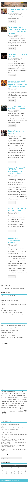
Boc (2, 395)
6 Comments (17, 59)
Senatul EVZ (17, 409)
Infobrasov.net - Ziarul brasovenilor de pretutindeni (12, 448)
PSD (22, 407)
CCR (9, 395)
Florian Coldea (12, 399)
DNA (21, 397)
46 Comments (18, 245)
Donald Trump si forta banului (17, 132)
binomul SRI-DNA (19, 394)
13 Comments (18, 14)
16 (25, 471)
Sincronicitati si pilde (5, 328)
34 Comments (18, 111)
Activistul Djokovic (5, 334)
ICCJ (23, 399)
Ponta (19, 407)
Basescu (10, 393)
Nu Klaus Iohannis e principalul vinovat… (16, 107)
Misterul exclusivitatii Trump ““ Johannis (17, 209)
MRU (2, 407)
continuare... (12, 21)
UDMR (14, 411)
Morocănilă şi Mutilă (5, 298)
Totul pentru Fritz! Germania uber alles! (9, 300)
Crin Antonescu (16, 395)
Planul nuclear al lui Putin (6, 335)
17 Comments (18, 213)
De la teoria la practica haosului (17, 55)
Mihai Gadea (17, 403)
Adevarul (3, 391)
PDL (9, 407)
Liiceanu (12, 403)
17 (2, 472)
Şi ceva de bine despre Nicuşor (17, 10)
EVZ (7, 399)
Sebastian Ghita (10, 409)
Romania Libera (4, 409)
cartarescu (5, 395)
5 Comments (17, 89)
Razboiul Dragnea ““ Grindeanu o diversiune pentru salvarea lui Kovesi (16, 171)
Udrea (17, 411)
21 (18, 472)
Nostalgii (3, 308)
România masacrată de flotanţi (8, 330)
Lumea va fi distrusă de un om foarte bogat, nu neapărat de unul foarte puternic (17, 84)
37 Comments (18, 36)
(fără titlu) (3, 302)
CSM (24, 395)
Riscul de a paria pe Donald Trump (9, 310)
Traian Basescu (7, 411)
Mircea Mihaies (10, 405)
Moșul (2, 436)
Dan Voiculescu (5, 398)
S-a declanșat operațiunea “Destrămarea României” (14, 240)
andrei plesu (19, 391)
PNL (15, 407)
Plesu (12, 407)
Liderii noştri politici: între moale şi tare (9, 317)
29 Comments (18, 176)
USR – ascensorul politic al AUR (8, 295)
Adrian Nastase (10, 391)
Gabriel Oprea (19, 399)
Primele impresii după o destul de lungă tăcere (11, 325)
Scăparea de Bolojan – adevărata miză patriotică (12, 314)
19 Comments (18, 136)
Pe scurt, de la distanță (6, 332)
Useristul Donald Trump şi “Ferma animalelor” (11, 312)
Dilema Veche (14, 398)
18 (6, 472)
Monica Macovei (19, 405)
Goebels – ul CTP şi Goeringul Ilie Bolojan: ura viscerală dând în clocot (12, 440)
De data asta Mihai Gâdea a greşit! (8, 327)
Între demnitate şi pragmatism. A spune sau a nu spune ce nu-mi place (17, 30)
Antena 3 (3, 394)
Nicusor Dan (5, 407)
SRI (21, 409)
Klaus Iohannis (10, 401)
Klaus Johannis (19, 401)
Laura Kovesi (6, 403)
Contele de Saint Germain (14, 13)
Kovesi (25, 401)
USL (20, 411)
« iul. (2, 476)
